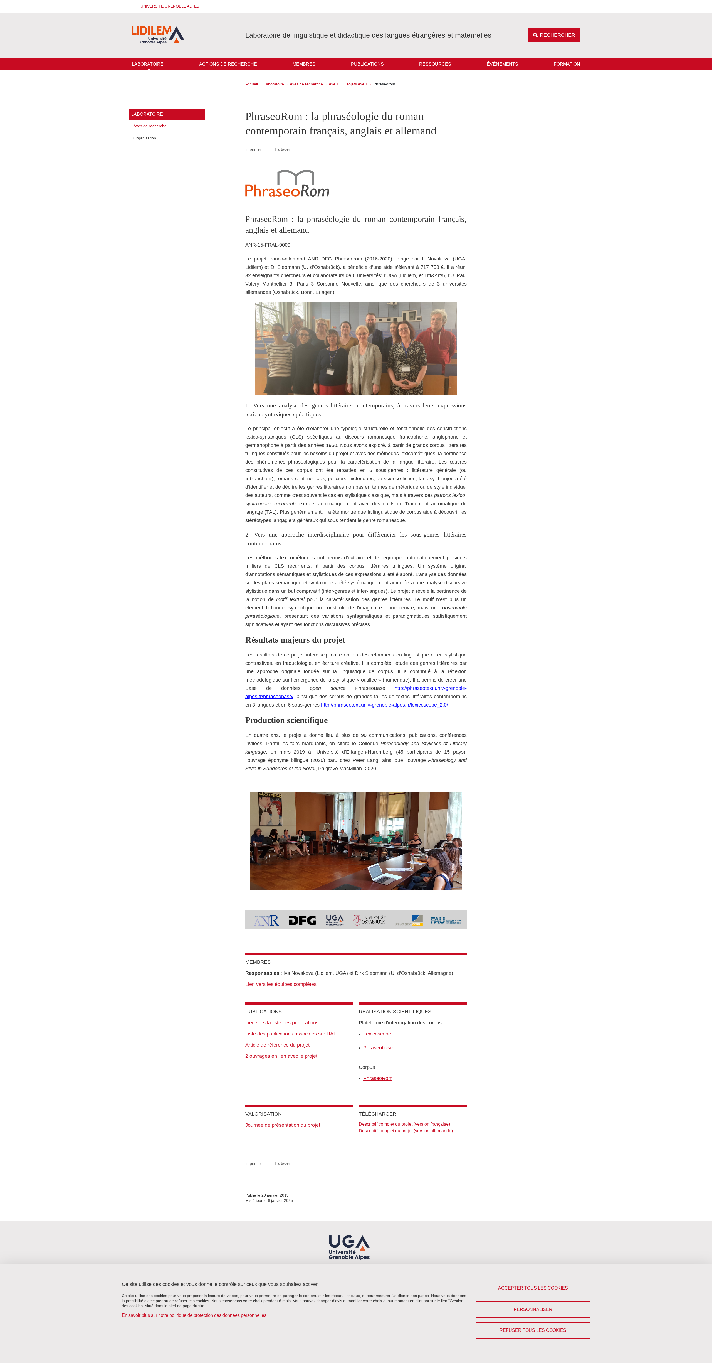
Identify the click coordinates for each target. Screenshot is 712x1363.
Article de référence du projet (277, 1045)
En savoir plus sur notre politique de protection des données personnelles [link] (194, 1315)
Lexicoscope (377, 1034)
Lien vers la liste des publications (281, 1022)
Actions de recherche (228, 64)
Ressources (435, 64)
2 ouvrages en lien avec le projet (281, 1056)
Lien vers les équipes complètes (281, 984)
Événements (502, 64)
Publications (367, 64)
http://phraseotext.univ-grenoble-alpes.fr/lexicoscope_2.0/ (384, 705)
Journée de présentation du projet (282, 1125)
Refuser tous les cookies (533, 1330)
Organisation (145, 138)
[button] (168, 6)
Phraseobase (378, 1047)
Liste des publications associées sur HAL (290, 1034)
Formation (567, 64)
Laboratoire (148, 64)
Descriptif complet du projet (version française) (404, 1124)
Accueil (251, 84)
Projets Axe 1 (356, 84)
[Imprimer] (268, 149)
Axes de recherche (306, 84)
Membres (304, 64)
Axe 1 (334, 84)
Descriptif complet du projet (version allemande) (406, 1130)
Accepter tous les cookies (533, 1288)
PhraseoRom (377, 1078)
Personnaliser (533, 1309)
